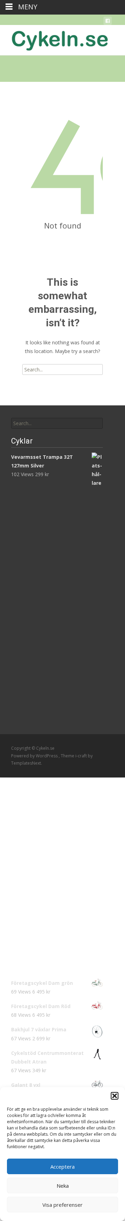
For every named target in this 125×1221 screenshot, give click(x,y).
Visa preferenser (62, 1204)
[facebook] (107, 22)
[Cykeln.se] (54, 39)
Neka (63, 1185)
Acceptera (62, 1166)
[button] (114, 1095)
